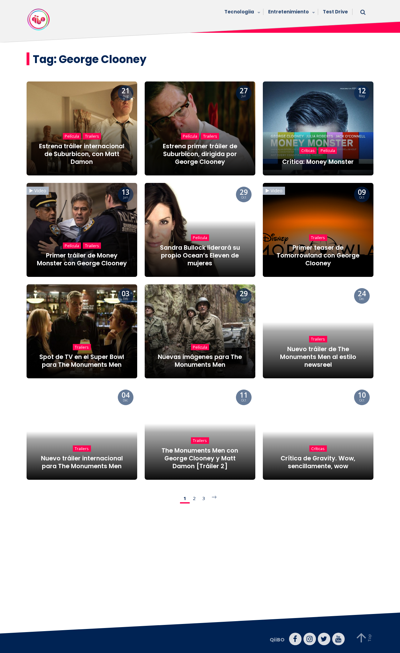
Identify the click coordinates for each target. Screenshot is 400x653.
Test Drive (335, 11)
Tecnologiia (239, 11)
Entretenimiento (288, 11)
